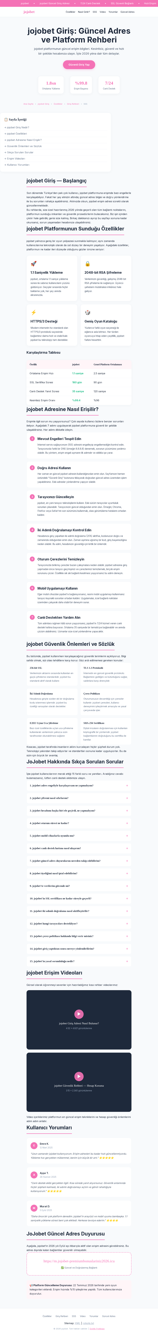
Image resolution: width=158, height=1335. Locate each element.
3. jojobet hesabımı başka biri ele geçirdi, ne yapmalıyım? (62, 810)
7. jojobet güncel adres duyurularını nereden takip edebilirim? (65, 860)
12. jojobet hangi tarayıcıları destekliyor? (54, 923)
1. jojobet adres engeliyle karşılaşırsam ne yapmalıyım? (62, 785)
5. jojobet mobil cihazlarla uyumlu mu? (52, 835)
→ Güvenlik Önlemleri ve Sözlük (23, 146)
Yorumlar (113, 12)
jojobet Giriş (43, 104)
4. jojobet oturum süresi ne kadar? (49, 823)
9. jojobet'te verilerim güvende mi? (50, 885)
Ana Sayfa (28, 104)
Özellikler (70, 12)
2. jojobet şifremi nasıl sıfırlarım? (49, 798)
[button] (79, 1020)
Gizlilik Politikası (97, 1329)
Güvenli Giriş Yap (79, 64)
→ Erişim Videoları (14, 158)
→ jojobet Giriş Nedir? (16, 127)
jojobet (29, 12)
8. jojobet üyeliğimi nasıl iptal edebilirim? (53, 873)
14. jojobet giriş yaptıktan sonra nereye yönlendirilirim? (62, 948)
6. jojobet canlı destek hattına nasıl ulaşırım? (55, 848)
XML (77, 1323)
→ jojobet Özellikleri (15, 133)
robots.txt (88, 1323)
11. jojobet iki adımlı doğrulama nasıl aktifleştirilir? (59, 911)
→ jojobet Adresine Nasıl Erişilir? (23, 139)
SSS (95, 12)
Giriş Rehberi (73, 104)
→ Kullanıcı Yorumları (16, 164)
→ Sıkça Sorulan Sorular (18, 152)
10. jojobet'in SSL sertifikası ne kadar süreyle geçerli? (60, 898)
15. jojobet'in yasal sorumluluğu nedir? (52, 961)
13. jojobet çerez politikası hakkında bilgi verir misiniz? (62, 936)
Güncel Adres (128, 12)
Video (103, 12)
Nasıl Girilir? (84, 12)
